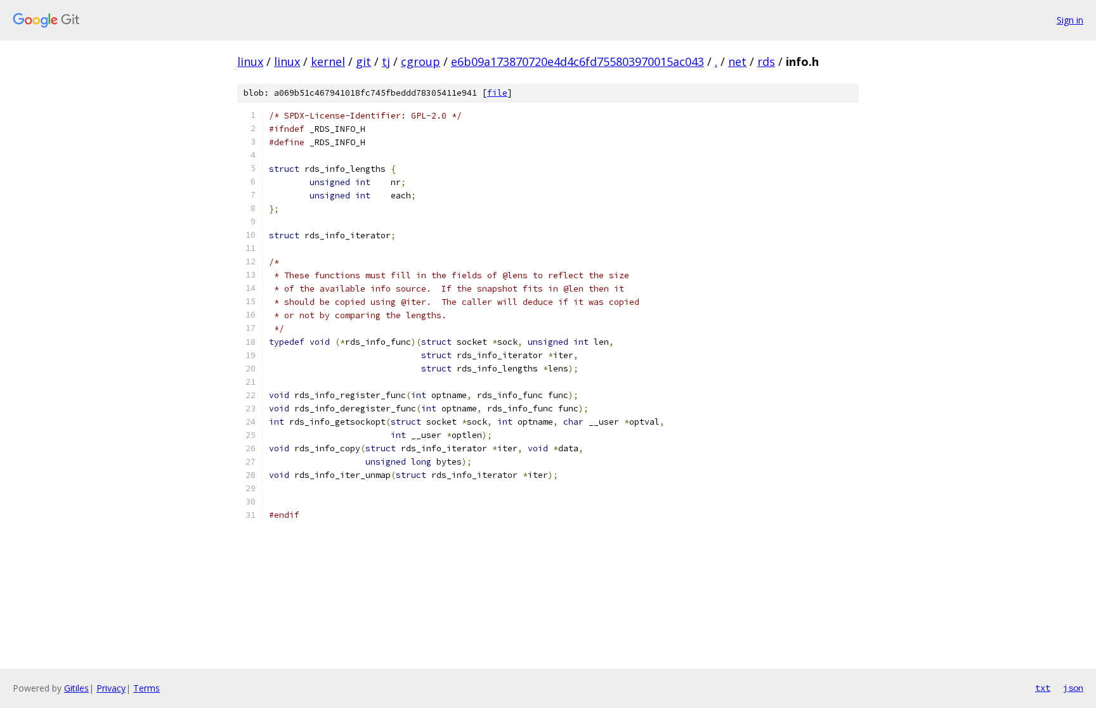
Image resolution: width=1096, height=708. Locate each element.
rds (766, 61)
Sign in (1070, 20)
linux (250, 61)
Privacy (111, 688)
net (737, 61)
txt (1042, 687)
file (497, 92)
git (363, 61)
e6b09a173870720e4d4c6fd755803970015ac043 (577, 61)
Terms (146, 688)
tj (386, 61)
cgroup (420, 61)
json (1073, 687)
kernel (328, 61)
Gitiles (76, 688)
